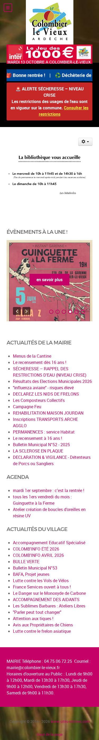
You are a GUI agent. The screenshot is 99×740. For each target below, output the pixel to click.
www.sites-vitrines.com (70, 721)
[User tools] (85, 142)
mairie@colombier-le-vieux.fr (33, 667)
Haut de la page (50, 734)
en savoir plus (49, 280)
